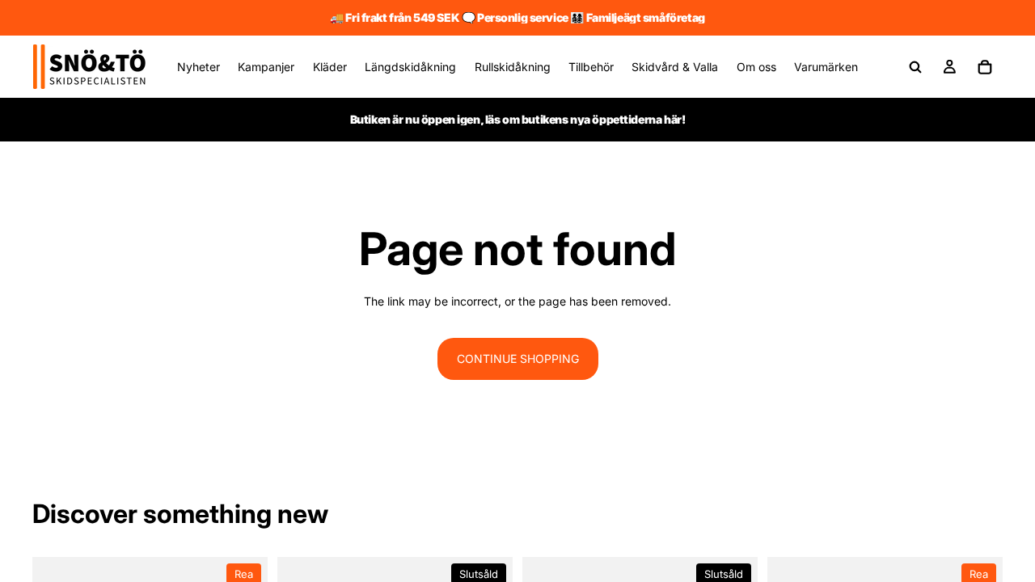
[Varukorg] (985, 67)
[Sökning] (915, 67)
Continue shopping (518, 358)
